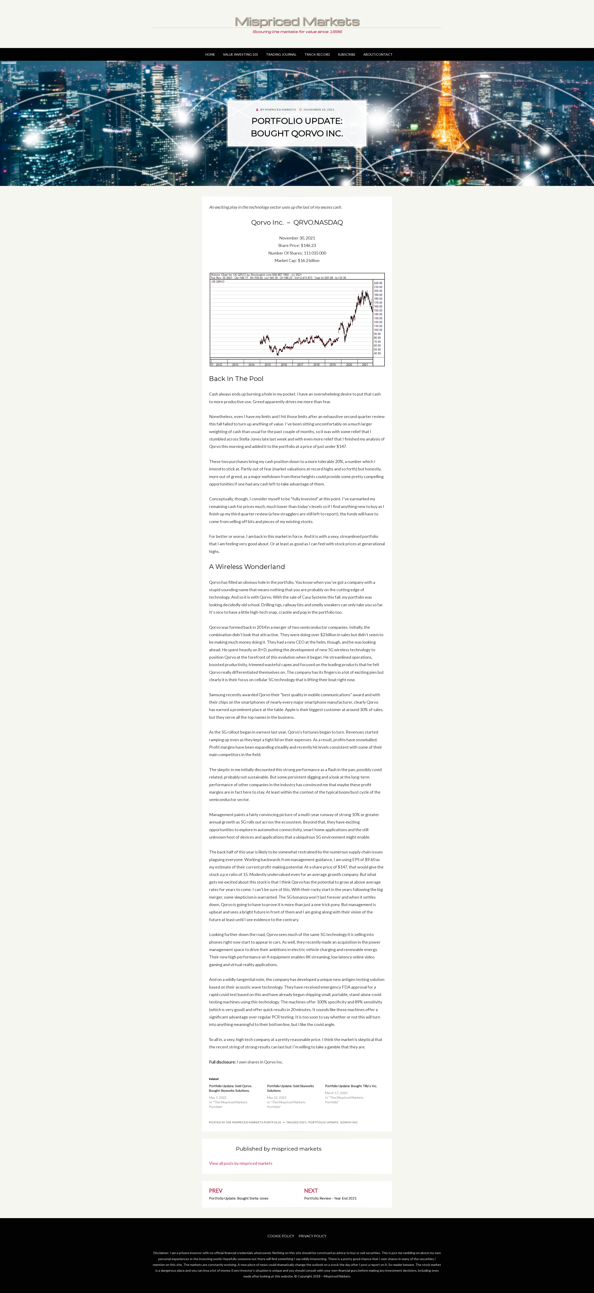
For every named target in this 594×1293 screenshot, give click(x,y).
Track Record (317, 54)
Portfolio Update (323, 1122)
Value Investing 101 (240, 54)
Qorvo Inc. (349, 1122)
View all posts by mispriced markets (240, 1163)
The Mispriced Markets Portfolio (253, 1122)
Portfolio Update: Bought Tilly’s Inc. (351, 1086)
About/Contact (378, 54)
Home (210, 54)
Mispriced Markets (297, 20)
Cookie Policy (281, 1236)
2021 (303, 1122)
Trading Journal (281, 54)
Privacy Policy (312, 1236)
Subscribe (346, 54)
